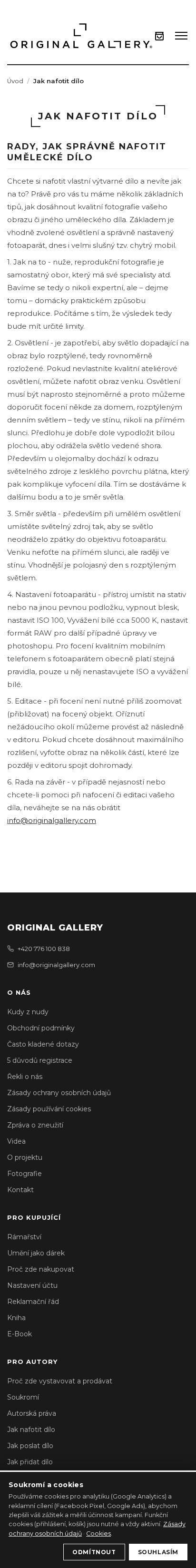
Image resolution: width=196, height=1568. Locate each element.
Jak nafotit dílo (31, 1429)
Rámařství (24, 1237)
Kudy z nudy (28, 1012)
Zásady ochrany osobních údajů (59, 1092)
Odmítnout (94, 1552)
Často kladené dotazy (43, 1044)
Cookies (98, 1533)
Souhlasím (158, 1552)
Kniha (16, 1317)
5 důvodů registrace (39, 1060)
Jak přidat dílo (30, 1462)
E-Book (19, 1334)
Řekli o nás (24, 1076)
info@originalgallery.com (51, 820)
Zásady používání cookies (49, 1109)
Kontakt (20, 1190)
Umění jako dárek (36, 1253)
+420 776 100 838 (44, 948)
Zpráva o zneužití (35, 1125)
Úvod (15, 81)
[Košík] (159, 35)
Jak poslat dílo (30, 1445)
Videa (16, 1141)
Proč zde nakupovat (40, 1269)
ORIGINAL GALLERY (55, 927)
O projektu (24, 1157)
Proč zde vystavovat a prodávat (59, 1381)
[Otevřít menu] (181, 35)
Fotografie (24, 1173)
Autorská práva (31, 1413)
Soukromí (23, 1397)
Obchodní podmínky (41, 1028)
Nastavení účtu (32, 1285)
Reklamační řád (33, 1301)
